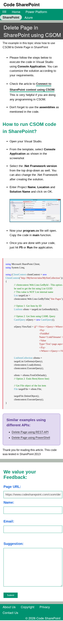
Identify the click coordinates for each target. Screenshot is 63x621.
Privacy (45, 607)
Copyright (27, 607)
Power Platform (36, 11)
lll (5, 11)
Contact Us (10, 612)
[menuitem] (4, 11)
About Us (9, 607)
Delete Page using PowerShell (31, 437)
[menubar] (31, 14)
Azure (28, 17)
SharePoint (11, 17)
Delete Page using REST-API (30, 432)
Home (16, 11)
